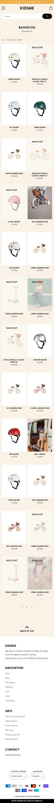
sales (7, 696)
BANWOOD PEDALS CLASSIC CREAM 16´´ (40, 175)
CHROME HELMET (40, 360)
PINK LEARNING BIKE (40, 500)
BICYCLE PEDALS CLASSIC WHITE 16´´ (14, 361)
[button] (3, 8)
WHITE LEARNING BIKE (14, 173)
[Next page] (31, 607)
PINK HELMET (14, 268)
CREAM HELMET (14, 79)
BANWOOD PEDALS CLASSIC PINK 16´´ (40, 80)
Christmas (9, 701)
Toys (7, 691)
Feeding (9, 687)
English (35, 776)
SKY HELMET (14, 127)
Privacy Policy (11, 726)
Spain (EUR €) (16, 776)
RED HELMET (14, 454)
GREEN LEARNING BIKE (39, 546)
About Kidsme (11, 739)
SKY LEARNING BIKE (14, 408)
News (7, 673)
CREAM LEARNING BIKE (40, 268)
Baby (7, 678)
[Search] (47, 16)
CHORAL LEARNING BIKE (39, 408)
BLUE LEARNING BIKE (40, 222)
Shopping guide (12, 735)
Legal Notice (11, 721)
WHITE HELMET (14, 500)
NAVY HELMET (39, 454)
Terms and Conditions (15, 716)
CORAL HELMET (14, 222)
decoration (10, 682)
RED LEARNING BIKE (14, 546)
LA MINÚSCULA (38, 801)
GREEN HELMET (40, 127)
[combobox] (27, 16)
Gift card (9, 730)
